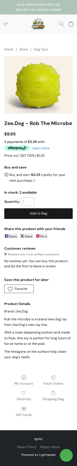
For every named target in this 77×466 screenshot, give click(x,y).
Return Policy (26, 447)
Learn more (40, 148)
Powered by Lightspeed (38, 454)
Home (8, 49)
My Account (23, 383)
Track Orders (53, 383)
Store (23, 49)
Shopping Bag (53, 399)
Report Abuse (50, 447)
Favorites (24, 399)
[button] (38, 24)
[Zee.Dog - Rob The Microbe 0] (38, 84)
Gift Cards (24, 415)
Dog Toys (41, 49)
